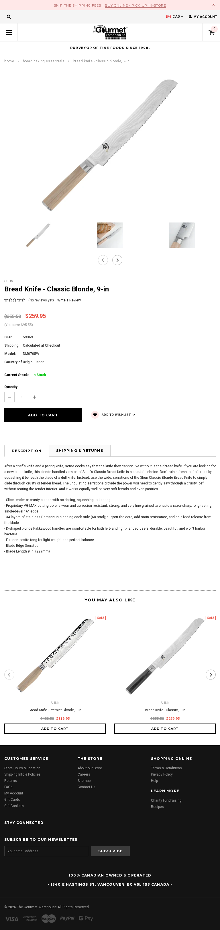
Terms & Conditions (166, 768)
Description (27, 451)
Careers (84, 774)
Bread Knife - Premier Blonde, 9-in (55, 710)
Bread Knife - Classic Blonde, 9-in (101, 61)
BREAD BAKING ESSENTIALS (44, 61)
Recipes (157, 807)
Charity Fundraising (166, 800)
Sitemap (84, 781)
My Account (13, 793)
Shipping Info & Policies (22, 774)
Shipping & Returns (79, 450)
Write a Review (69, 300)
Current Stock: (25, 375)
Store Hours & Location (22, 768)
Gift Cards (12, 800)
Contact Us (86, 787)
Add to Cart (55, 729)
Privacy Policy (162, 774)
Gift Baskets (14, 806)
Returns (10, 781)
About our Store (90, 768)
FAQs (8, 787)
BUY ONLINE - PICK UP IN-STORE (135, 5)
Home (9, 61)
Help (154, 781)
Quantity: (11, 387)
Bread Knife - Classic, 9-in (165, 710)
